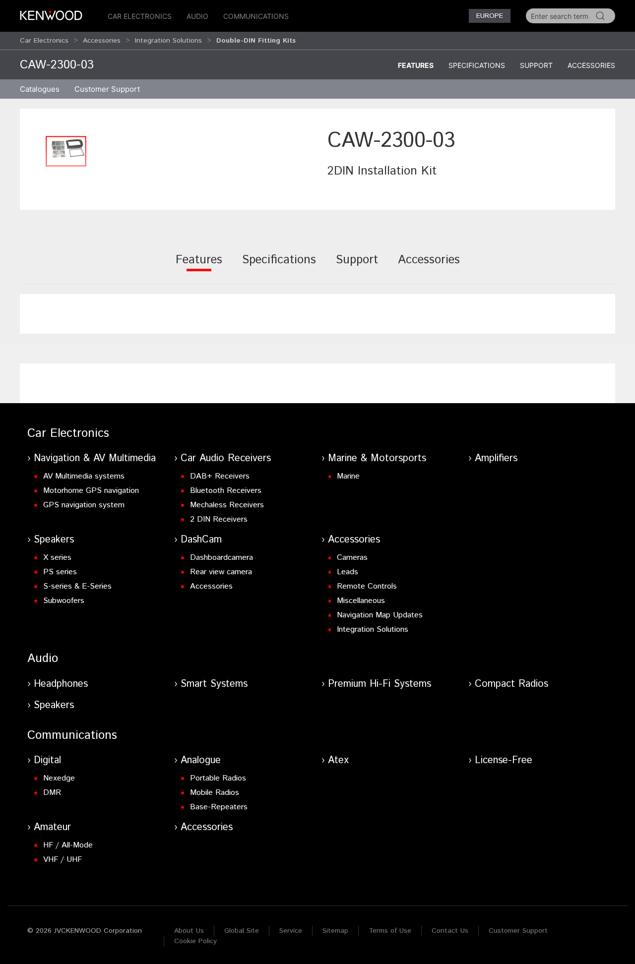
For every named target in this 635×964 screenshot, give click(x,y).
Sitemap (335, 931)
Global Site (241, 931)
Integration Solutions (168, 41)
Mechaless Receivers (227, 505)
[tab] (199, 266)
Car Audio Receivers (226, 458)
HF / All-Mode (68, 845)
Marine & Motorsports (377, 458)
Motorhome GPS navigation (91, 490)
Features (416, 65)
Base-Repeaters (219, 807)
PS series (60, 572)
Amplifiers (496, 458)
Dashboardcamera (221, 557)
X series (57, 557)
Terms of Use (390, 931)
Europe (489, 16)
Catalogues (40, 89)
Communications (256, 16)
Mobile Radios (214, 792)
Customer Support (518, 931)
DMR (52, 792)
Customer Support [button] (107, 89)
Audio (197, 16)
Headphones (61, 684)
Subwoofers (63, 600)
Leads (347, 572)
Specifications (476, 65)
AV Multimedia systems (84, 476)
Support (536, 65)
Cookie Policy (195, 941)
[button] (66, 151)
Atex (338, 760)
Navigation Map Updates (380, 615)
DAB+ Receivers (220, 476)
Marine (348, 476)
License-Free (503, 760)
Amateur (52, 827)
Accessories (102, 41)
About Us (189, 931)
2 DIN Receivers (219, 519)
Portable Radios (218, 778)
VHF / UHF (62, 859)
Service (290, 931)
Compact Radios (511, 684)
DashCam (201, 540)
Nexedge (59, 778)
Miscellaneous (361, 600)
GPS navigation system (84, 505)
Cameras (352, 557)
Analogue (201, 760)
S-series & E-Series (77, 586)
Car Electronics (140, 16)
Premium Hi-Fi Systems (379, 684)
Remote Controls (367, 586)
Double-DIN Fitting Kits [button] (256, 41)
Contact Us (450, 931)
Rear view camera (221, 572)
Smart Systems (214, 684)
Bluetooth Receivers (225, 490)
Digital (47, 760)
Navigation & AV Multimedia (95, 458)
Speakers (54, 540)
